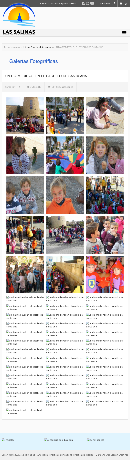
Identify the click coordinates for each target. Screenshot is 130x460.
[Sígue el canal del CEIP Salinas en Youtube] (92, 3)
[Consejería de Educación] (22, 440)
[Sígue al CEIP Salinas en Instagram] (88, 3)
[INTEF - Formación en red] (107, 440)
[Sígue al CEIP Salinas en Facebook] (84, 3)
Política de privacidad (61, 454)
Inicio (26, 47)
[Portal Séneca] (65, 440)
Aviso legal (42, 454)
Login (125, 3)
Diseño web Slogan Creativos (113, 454)
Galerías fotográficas (42, 47)
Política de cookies (83, 454)
